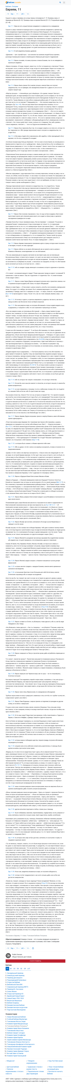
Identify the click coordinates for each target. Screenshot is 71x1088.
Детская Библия (13, 1067)
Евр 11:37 (11, 813)
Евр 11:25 (11, 566)
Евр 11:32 (11, 715)
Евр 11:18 (36, 440)
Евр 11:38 (11, 838)
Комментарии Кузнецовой (16, 1056)
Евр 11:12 (11, 299)
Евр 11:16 (11, 389)
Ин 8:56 (41, 339)
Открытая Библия (13, 982)
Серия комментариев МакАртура (19, 1040)
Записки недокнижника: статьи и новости (14, 1071)
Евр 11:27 (11, 621)
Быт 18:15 (9, 294)
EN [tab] (18, 969)
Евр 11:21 (11, 497)
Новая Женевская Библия (16, 1017)
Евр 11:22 (11, 522)
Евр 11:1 (11, 26)
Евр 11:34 (11, 746)
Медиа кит (11, 1061)
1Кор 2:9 (44, 883)
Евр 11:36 (11, 809)
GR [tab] (25, 969)
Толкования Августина (15, 1030)
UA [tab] (14, 969)
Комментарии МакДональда (17, 1024)
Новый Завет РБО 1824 (15, 998)
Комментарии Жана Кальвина (18, 1028)
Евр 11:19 (11, 447)
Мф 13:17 (60, 482)
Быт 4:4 (18, 104)
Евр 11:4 (11, 85)
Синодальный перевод (15, 973)
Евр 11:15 (11, 383)
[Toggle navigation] (64, 2)
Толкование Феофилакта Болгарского (21, 1044)
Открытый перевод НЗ (15, 994)
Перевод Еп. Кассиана (15, 989)
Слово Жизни (12, 991)
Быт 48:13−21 (50, 505)
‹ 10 (7, 14)
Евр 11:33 (11, 740)
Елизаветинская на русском (17, 1007)
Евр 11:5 (11, 128)
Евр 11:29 (11, 673)
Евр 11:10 (11, 267)
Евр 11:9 (11, 249)
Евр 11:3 (11, 60)
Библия (8, 6)
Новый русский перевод (15, 975)
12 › (28, 14)
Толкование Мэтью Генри (16, 1021)
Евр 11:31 (11, 701)
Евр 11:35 (11, 786)
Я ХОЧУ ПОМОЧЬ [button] (35, 961)
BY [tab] (11, 969)
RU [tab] (7, 969)
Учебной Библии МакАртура (17, 1019)
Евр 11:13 (11, 305)
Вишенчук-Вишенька (14, 1000)
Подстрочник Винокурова (16, 1010)
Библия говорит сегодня (16, 1033)
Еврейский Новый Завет (16, 996)
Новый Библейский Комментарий (19, 1046)
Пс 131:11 (18, 765)
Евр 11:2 (11, 51)
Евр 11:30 (11, 692)
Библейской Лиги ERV (14, 984)
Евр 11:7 (11, 214)
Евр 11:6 (11, 136)
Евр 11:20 (11, 476)
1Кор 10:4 (44, 607)
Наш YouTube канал (56, 1061)
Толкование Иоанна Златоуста (18, 1042)
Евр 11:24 (11, 560)
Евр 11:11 (11, 281)
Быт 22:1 (9, 426)
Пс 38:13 (33, 365)
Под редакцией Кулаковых (16, 980)
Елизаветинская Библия (16, 1005)
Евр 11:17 (11, 416)
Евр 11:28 (11, 653)
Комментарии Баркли (15, 1037)
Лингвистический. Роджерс (17, 1049)
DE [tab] (21, 969)
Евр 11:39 (11, 871)
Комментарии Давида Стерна (18, 1051)
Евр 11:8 (11, 243)
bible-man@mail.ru (41, 1081)
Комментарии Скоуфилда (16, 1035)
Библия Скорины (13, 1003)
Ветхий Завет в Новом (15, 1053)
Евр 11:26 (11, 572)
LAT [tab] (28, 969)
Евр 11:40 (11, 875)
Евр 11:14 (11, 380)
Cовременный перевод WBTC (17, 987)
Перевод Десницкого (14, 978)
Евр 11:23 (11, 538)
